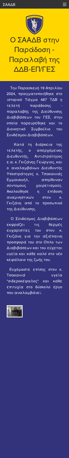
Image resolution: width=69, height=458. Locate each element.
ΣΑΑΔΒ (9, 4)
